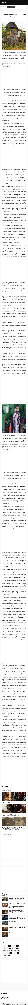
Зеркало (4, 2)
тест (15, 950)
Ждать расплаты (13, 932)
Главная (3, 6)
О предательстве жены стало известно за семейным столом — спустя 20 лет (16, 911)
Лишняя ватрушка (6, 802)
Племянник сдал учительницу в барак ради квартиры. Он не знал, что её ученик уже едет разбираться (17, 917)
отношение (5, 955)
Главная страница (5, 997)
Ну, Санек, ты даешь (13, 921)
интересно (5, 786)
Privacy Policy (4, 998)
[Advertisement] (14, 77)
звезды (13, 948)
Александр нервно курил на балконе (17, 927)
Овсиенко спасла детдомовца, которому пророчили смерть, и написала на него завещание (13, 815)
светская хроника (6, 950)
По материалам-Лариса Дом (8, 379)
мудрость (5, 948)
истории (13, 946)
